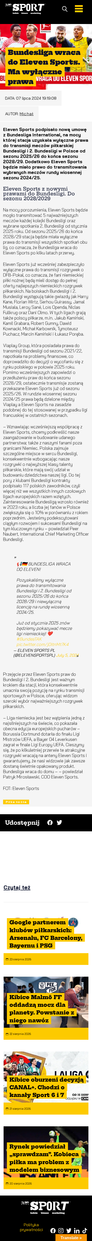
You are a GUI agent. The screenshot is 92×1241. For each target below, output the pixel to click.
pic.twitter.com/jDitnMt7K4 (42, 644)
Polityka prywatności (31, 1227)
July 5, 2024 (67, 655)
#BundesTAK (29, 639)
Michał (26, 113)
